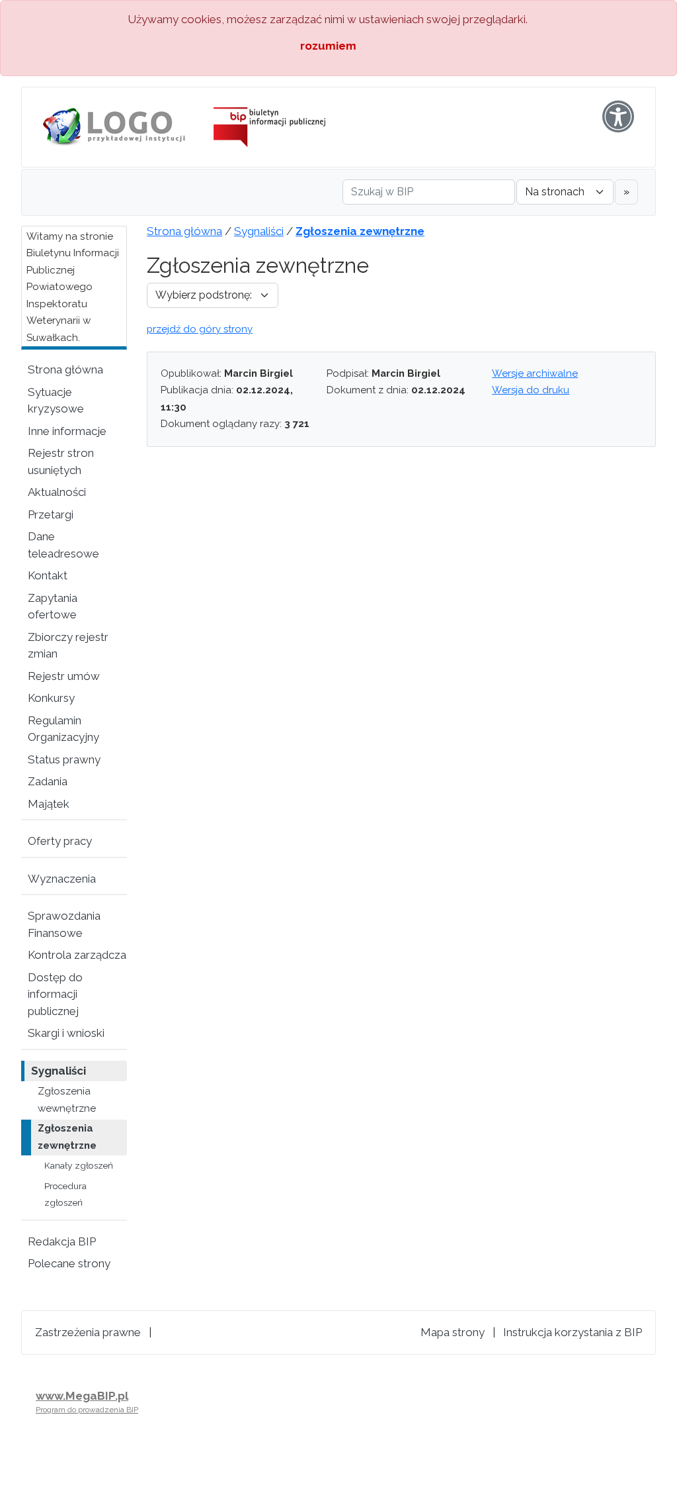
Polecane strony (69, 1263)
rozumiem (328, 45)
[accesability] (618, 116)
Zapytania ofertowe (52, 606)
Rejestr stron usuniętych (61, 461)
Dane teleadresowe (63, 545)
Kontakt (47, 575)
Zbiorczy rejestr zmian (68, 645)
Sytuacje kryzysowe (56, 400)
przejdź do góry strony (200, 329)
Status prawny (64, 759)
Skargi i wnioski (66, 1033)
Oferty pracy (60, 841)
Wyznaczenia (62, 878)
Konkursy (51, 697)
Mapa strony (452, 1332)
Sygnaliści (58, 1070)
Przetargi (50, 514)
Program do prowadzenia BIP (87, 1409)
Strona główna (65, 369)
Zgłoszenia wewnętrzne (67, 1099)
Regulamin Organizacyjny (63, 729)
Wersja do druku (530, 390)
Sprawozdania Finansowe (64, 924)
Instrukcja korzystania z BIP (572, 1332)
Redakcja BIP (62, 1241)
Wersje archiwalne (535, 373)
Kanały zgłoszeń (78, 1165)
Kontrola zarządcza (77, 954)
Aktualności (57, 492)
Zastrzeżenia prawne (88, 1332)
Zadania (47, 781)
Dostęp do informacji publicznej (55, 994)
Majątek (48, 803)
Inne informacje (67, 431)
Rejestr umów (64, 676)
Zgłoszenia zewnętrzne (67, 1136)
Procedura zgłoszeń (65, 1194)
